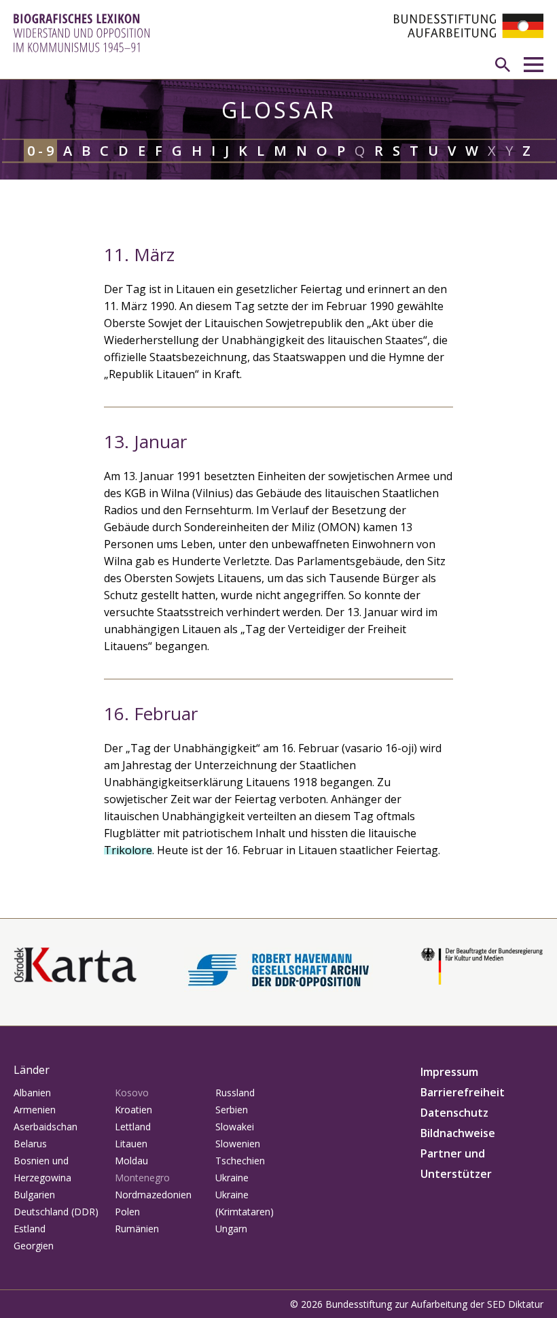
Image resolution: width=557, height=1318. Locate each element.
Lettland (133, 1126)
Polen (127, 1211)
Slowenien (237, 1143)
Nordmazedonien (153, 1194)
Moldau (131, 1160)
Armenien (35, 1109)
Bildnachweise (457, 1133)
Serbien (231, 1109)
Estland (30, 1228)
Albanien (32, 1092)
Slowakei (234, 1126)
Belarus (30, 1143)
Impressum (449, 1071)
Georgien (34, 1245)
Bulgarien (34, 1194)
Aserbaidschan (45, 1126)
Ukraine (232, 1177)
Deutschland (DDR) (56, 1211)
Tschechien (240, 1160)
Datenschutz (454, 1112)
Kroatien (133, 1109)
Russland (235, 1092)
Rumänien (137, 1228)
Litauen (131, 1143)
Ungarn (231, 1228)
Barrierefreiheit (462, 1092)
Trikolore (128, 850)
